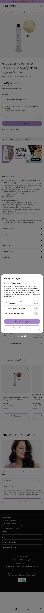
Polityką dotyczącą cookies (18, 288)
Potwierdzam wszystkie (22, 321)
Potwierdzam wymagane (22, 328)
